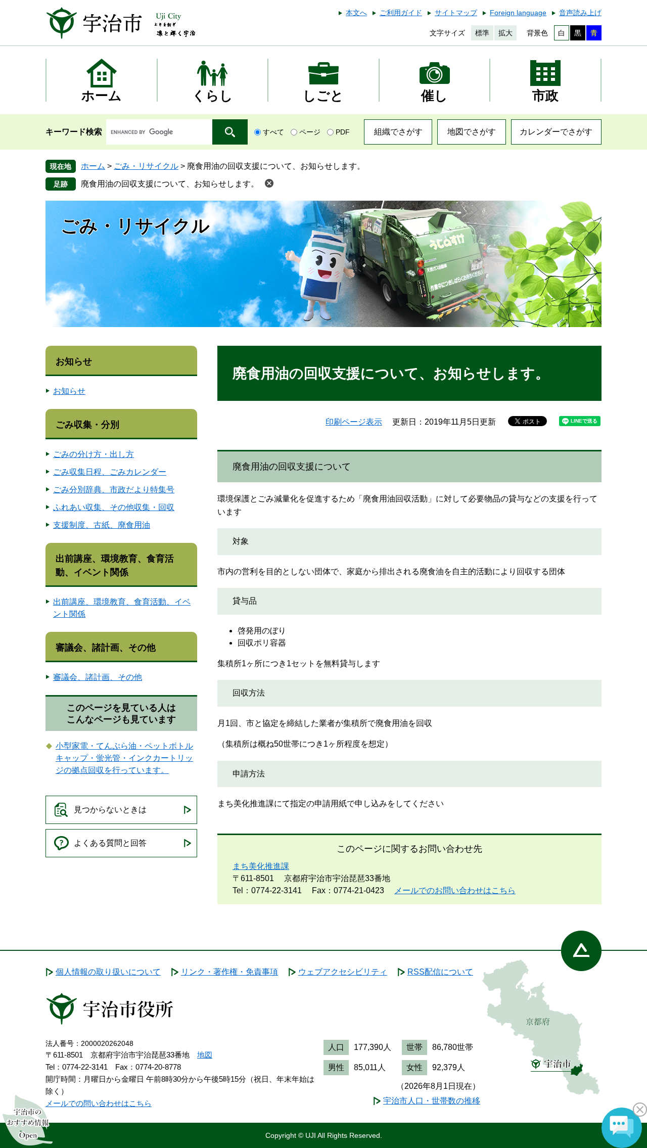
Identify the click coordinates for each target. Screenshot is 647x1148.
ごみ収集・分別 (87, 425)
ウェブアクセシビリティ (342, 972)
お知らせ (74, 361)
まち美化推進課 (261, 866)
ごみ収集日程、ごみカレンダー (109, 472)
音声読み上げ (580, 13)
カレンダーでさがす (556, 131)
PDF (343, 132)
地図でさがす (471, 131)
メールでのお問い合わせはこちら (455, 890)
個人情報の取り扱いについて (108, 972)
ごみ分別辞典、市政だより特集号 (113, 489)
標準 (482, 33)
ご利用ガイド (401, 13)
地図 (204, 1054)
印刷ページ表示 (354, 422)
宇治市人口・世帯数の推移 (431, 1100)
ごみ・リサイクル (146, 166)
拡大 (505, 33)
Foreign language (518, 13)
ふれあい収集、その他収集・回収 (113, 507)
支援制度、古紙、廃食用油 (101, 525)
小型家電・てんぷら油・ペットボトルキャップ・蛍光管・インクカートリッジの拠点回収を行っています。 (124, 758)
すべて (273, 132)
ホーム (93, 166)
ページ (309, 132)
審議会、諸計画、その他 (106, 647)
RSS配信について (440, 972)
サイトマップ (456, 13)
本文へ (356, 13)
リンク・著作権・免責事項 (229, 972)
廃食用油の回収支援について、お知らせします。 (170, 183)
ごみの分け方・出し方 (93, 454)
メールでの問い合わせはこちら (98, 1103)
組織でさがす (398, 131)
